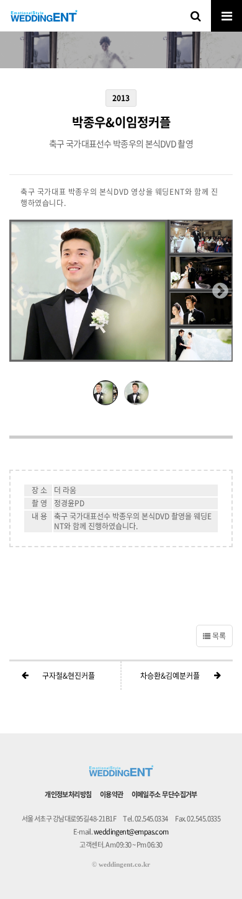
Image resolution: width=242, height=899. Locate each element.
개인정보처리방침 (68, 794)
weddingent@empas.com (131, 831)
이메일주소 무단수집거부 (164, 794)
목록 (218, 636)
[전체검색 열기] (195, 15)
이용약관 (111, 794)
